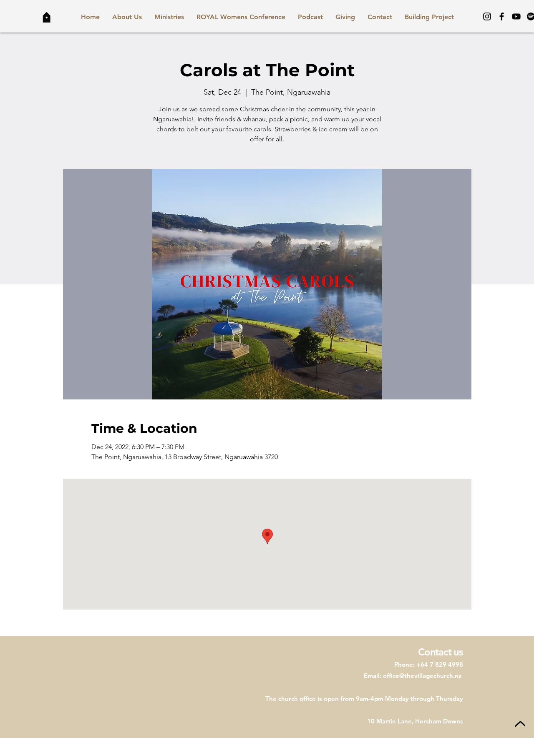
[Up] (520, 724)
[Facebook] (501, 16)
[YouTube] (516, 16)
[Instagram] (487, 16)
